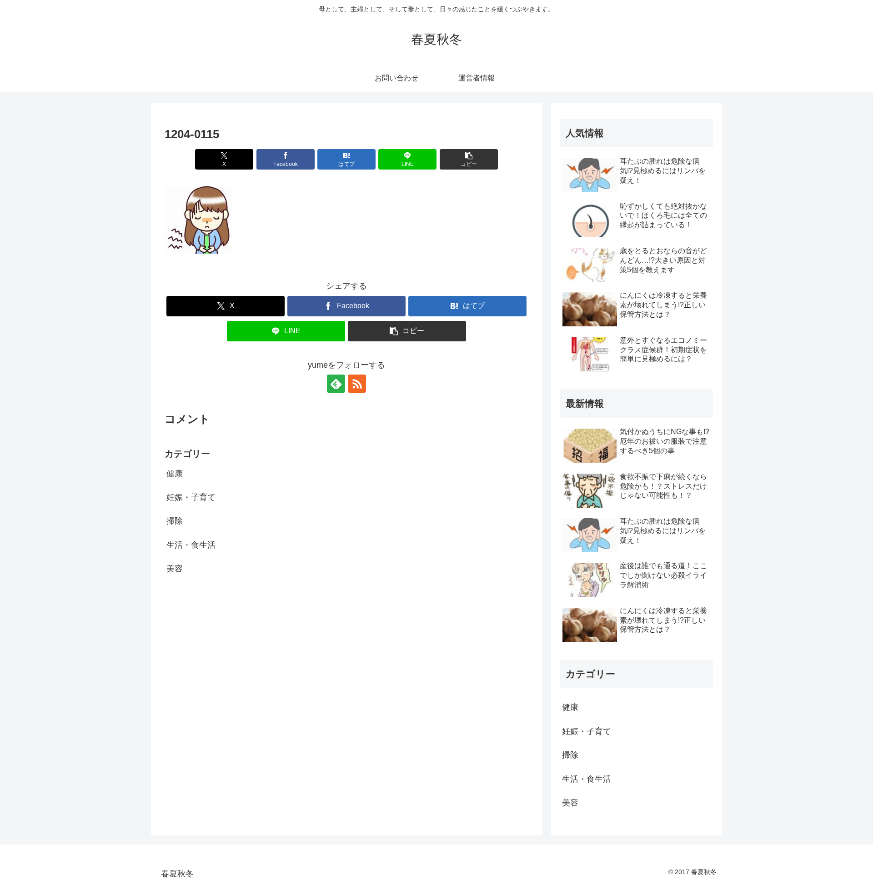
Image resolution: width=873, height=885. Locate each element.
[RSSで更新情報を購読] (357, 384)
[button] (469, 159)
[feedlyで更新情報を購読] (336, 384)
